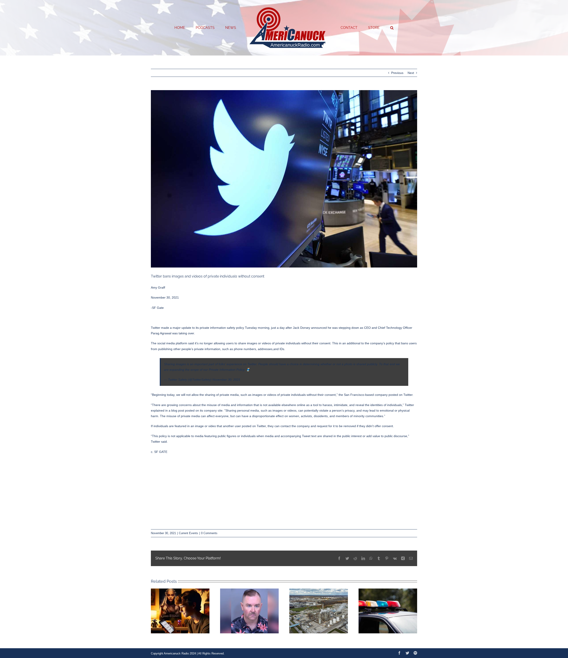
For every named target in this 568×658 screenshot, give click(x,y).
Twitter (407, 394)
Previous (397, 73)
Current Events (188, 533)
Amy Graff (158, 287)
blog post (178, 410)
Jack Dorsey (301, 327)
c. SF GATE (159, 452)
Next (411, 73)
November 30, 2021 (226, 379)
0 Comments (209, 533)
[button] (374, 27)
